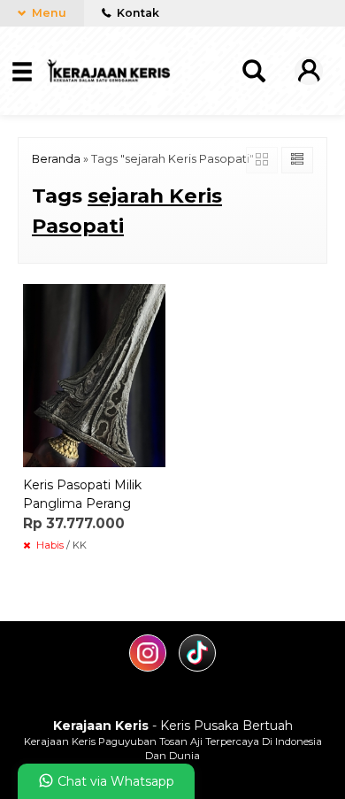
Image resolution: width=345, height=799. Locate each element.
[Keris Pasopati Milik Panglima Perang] (94, 374)
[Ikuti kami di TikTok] (197, 667)
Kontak (136, 12)
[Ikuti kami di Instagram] (149, 667)
